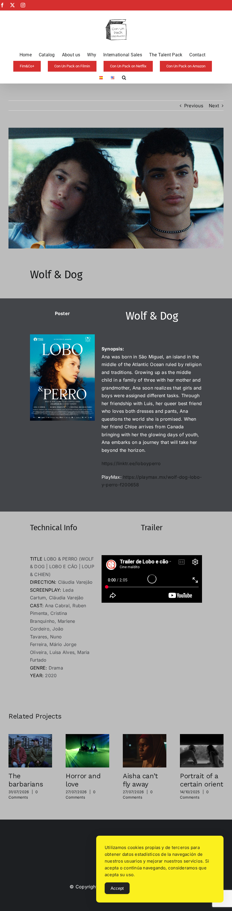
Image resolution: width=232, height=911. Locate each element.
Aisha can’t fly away (140, 780)
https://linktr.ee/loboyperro (131, 463)
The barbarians (25, 780)
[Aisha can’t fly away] (144, 737)
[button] (124, 77)
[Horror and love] (87, 737)
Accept (117, 888)
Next (214, 105)
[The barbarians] (30, 737)
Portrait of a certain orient (201, 780)
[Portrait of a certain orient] (202, 737)
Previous (193, 105)
